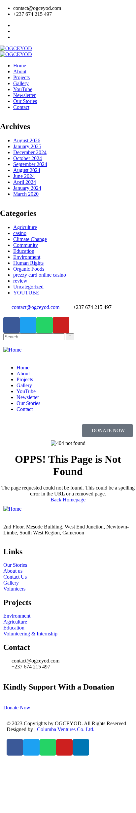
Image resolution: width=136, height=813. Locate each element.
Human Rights (28, 263)
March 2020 (26, 194)
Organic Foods (28, 269)
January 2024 (27, 188)
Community (25, 245)
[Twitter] (28, 325)
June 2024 (24, 176)
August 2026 (26, 140)
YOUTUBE (26, 292)
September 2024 (30, 164)
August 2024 (26, 170)
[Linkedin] (81, 747)
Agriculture (25, 227)
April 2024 (24, 182)
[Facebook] (11, 325)
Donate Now (16, 707)
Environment (26, 257)
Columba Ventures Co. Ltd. (65, 729)
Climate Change (30, 239)
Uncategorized (28, 286)
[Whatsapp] (44, 325)
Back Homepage (68, 499)
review (20, 281)
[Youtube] (61, 325)
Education (23, 251)
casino (19, 233)
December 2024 (30, 152)
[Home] (12, 350)
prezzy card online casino (39, 275)
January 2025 (27, 146)
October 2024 (27, 158)
